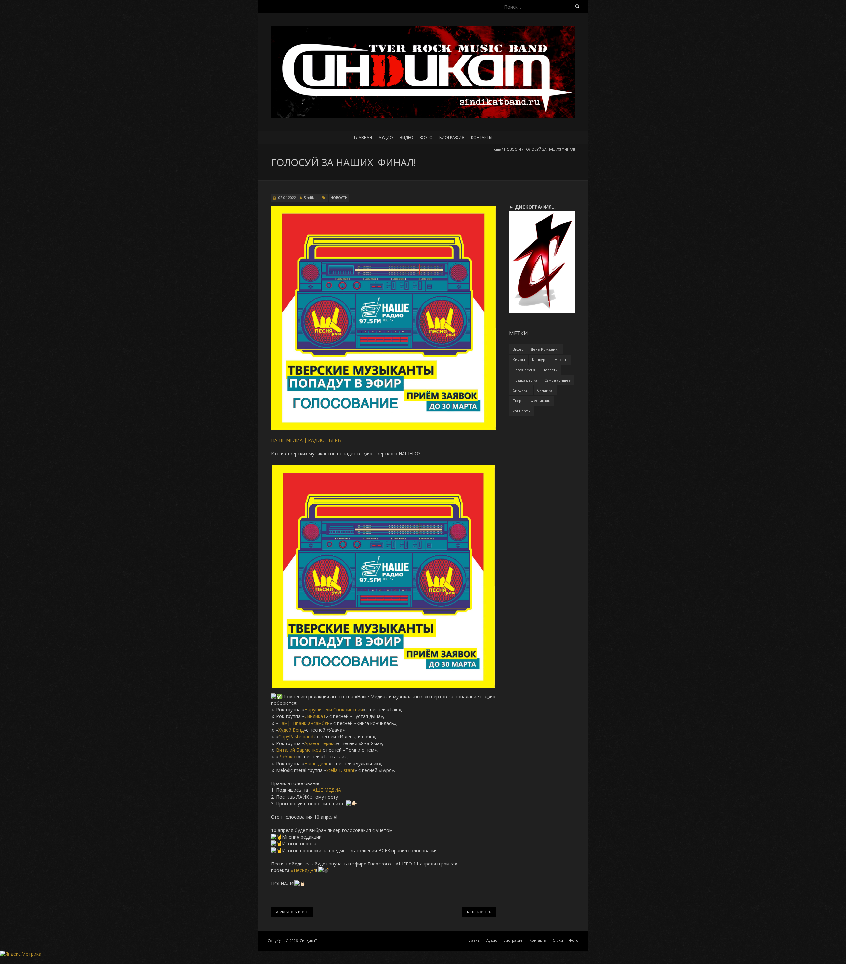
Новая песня (524, 369)
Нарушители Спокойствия (333, 709)
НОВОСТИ (512, 149)
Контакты (481, 137)
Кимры (519, 359)
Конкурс (539, 359)
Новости (550, 369)
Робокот (288, 756)
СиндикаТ (315, 716)
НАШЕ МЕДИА (325, 790)
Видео (406, 137)
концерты (522, 410)
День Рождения (545, 349)
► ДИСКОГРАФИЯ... (532, 207)
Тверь (518, 400)
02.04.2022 (286, 197)
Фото (426, 137)
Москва (561, 359)
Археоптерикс (320, 743)
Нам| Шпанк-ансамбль (304, 723)
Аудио (386, 137)
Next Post (477, 912)
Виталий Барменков (298, 750)
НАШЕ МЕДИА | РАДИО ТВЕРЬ (306, 440)
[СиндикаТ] (423, 29)
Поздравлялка (525, 380)
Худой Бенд (291, 730)
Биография (451, 137)
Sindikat (310, 197)
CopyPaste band (295, 736)
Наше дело (316, 763)
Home (496, 149)
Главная (363, 137)
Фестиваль (540, 400)
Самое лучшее (557, 380)
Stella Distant (340, 770)
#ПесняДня (303, 870)
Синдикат (545, 390)
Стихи (558, 940)
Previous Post (294, 912)
